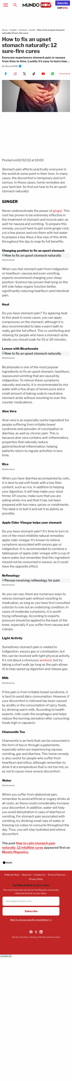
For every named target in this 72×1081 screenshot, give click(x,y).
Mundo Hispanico (15, 852)
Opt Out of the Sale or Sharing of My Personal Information (36, 937)
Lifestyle (23, 30)
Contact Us (39, 874)
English (13, 30)
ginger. (58, 211)
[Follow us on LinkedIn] (41, 931)
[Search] (15, 5)
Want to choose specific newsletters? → (31, 919)
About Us (26, 874)
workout (46, 660)
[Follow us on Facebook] (30, 931)
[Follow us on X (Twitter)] (36, 931)
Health (32, 30)
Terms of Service (56, 874)
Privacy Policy (36, 879)
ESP (59, 7)
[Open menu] (5, 5)
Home (5, 30)
